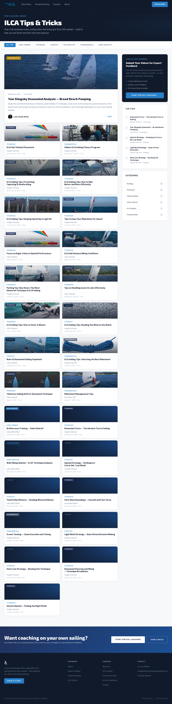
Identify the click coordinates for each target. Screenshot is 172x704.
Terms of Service (161, 698)
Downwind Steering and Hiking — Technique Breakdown (79, 570)
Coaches (56, 4)
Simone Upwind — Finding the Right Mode (27, 606)
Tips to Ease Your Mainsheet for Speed (83, 219)
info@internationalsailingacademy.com (152, 671)
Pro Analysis (69, 45)
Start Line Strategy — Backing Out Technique (28, 569)
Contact (106, 685)
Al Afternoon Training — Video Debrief (25, 428)
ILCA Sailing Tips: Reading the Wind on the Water (88, 325)
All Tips (10, 45)
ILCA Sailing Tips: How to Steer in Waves (26, 325)
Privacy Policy (147, 698)
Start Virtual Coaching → (144, 95)
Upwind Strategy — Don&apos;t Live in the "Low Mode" (79, 464)
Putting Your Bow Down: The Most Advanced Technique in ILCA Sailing (23, 289)
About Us (106, 667)
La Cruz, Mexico (143, 667)
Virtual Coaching (42, 4)
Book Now (160, 4)
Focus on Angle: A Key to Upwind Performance (29, 253)
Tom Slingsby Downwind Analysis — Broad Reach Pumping (49, 99)
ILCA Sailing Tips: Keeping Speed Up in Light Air (29, 219)
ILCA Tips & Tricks (110, 676)
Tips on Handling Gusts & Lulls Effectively (84, 288)
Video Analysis (105, 45)
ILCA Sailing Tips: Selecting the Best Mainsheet (87, 359)
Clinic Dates (26, 4)
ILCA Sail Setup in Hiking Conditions (81, 253)
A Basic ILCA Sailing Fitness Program (82, 147)
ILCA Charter (72, 680)
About (67, 4)
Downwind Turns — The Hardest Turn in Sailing (87, 428)
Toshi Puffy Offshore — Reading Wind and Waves (30, 500)
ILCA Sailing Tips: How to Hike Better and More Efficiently (78, 183)
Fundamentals (87, 45)
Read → (111, 117)
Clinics (70, 667)
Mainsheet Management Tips (78, 394)
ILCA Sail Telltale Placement (20, 147)
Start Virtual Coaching (128, 639)
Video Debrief (25, 45)
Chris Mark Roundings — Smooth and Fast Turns (87, 500)
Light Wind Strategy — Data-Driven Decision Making (89, 534)
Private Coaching (74, 676)
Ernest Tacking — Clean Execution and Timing (29, 534)
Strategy (54, 45)
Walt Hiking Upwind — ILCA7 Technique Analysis (30, 463)
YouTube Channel (144, 676)
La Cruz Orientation (110, 680)
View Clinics (157, 640)
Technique (40, 45)
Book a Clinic (14, 681)
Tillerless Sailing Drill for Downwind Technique (30, 394)
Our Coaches (107, 671)
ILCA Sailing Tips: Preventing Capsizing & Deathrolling (21, 183)
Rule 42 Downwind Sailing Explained (24, 359)
